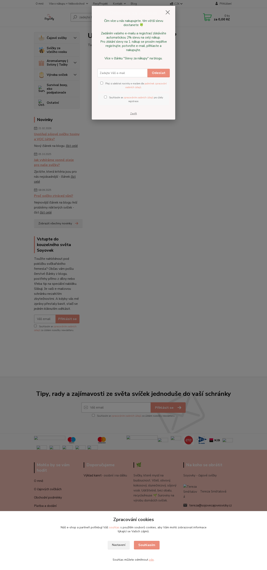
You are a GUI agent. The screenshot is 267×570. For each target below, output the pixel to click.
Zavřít (133, 113)
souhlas (114, 527)
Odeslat (158, 73)
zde (151, 560)
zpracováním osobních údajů (138, 97)
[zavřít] (167, 12)
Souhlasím (146, 545)
